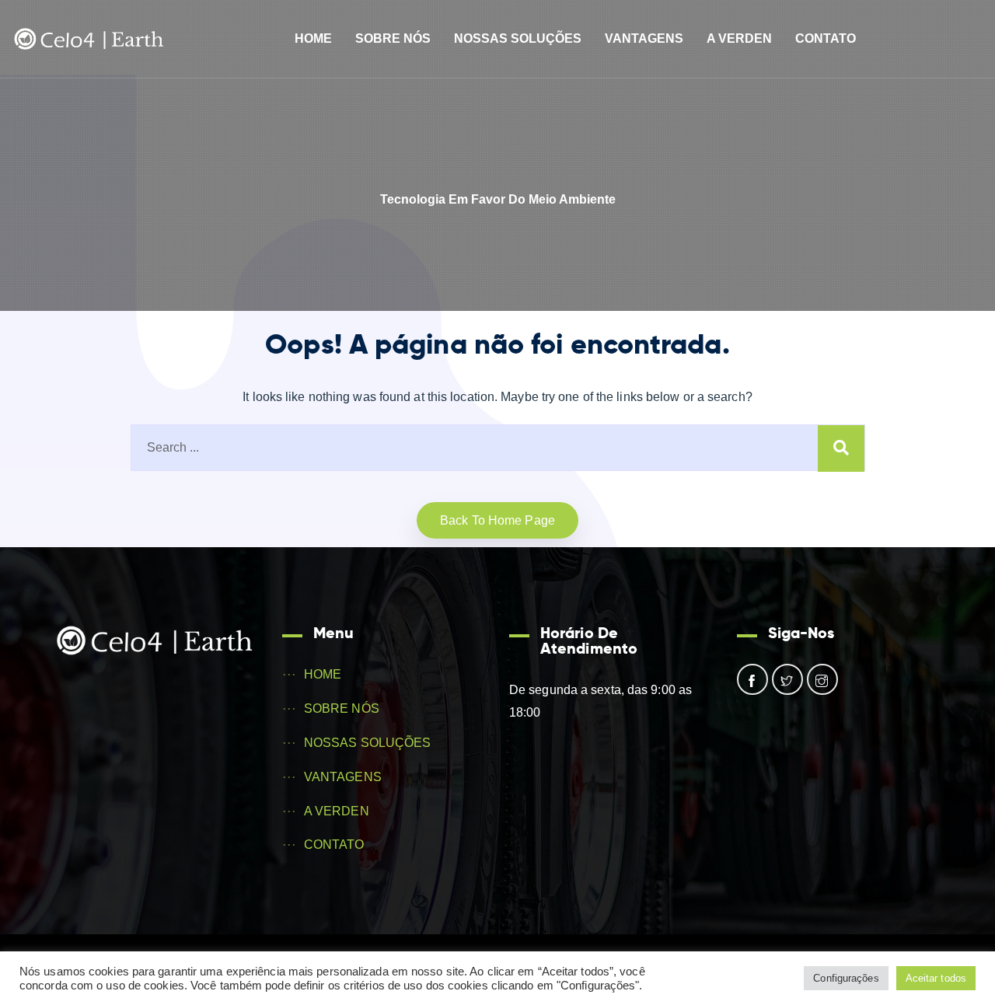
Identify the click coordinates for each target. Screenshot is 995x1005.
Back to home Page (497, 520)
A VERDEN (739, 38)
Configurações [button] (845, 978)
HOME (313, 38)
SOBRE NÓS (393, 38)
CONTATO (825, 38)
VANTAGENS (644, 38)
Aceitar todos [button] (936, 978)
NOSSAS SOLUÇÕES (517, 38)
